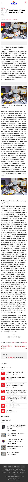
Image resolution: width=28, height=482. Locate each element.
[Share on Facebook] (11, 337)
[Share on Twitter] (14, 337)
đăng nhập (11, 357)
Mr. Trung (15, 19)
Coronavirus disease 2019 (13, 405)
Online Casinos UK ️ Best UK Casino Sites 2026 (15, 378)
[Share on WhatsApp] (8, 337)
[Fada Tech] (13, 2)
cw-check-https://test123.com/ (14, 372)
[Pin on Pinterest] (19, 337)
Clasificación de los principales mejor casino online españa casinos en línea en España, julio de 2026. (16, 398)
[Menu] (2, 3)
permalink (24, 342)
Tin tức (3, 8)
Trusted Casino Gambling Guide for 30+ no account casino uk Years (15, 384)
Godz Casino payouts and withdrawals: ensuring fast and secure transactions (16, 391)
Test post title (9, 410)
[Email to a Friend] (17, 337)
